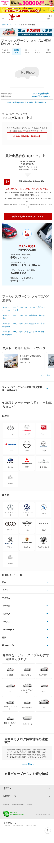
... (17, 25)
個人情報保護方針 (18, 804)
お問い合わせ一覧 (17, 825)
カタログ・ (6, 51)
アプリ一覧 (6, 825)
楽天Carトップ (7, 25)
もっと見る (45, 375)
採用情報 (30, 804)
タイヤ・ (37, 51)
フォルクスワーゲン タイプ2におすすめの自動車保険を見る (23, 333)
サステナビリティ (31, 825)
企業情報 (6, 804)
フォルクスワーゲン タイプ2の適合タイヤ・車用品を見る (23, 325)
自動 (48, 51)
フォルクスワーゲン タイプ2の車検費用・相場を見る (23, 316)
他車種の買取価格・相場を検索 (27, 136)
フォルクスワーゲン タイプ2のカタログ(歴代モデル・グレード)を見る (23, 308)
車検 (27, 51)
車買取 (16, 51)
